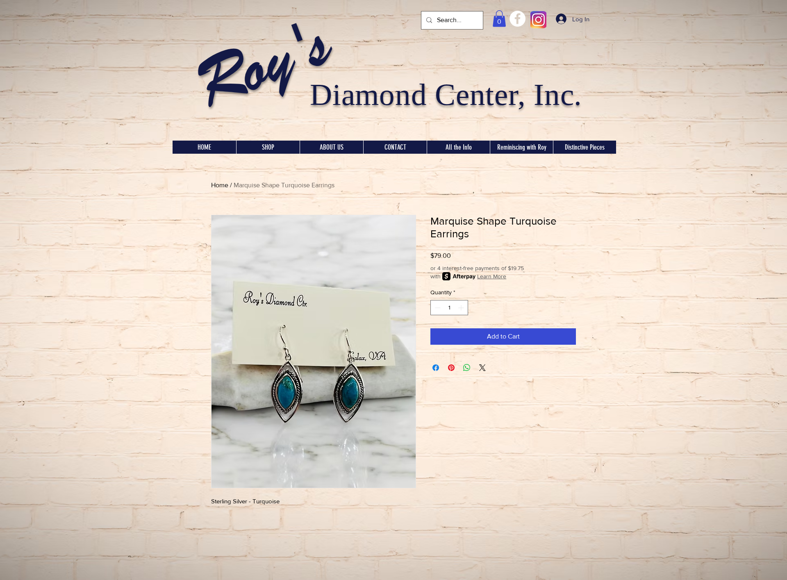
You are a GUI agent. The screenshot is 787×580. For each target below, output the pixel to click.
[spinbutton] (449, 307)
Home (219, 185)
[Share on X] (482, 368)
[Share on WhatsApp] (467, 368)
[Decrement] (437, 307)
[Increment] (462, 307)
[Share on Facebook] (436, 368)
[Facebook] (517, 19)
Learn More (491, 276)
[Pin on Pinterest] (451, 368)
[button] (499, 18)
